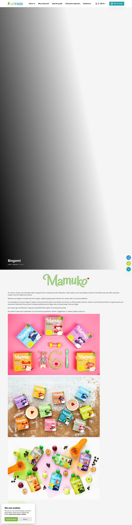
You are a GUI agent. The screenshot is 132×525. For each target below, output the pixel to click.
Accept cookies (11, 519)
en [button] (103, 4)
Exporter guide (57, 4)
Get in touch (118, 3)
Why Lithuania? (43, 4)
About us (32, 4)
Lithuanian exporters (72, 4)
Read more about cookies (17, 514)
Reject (25, 519)
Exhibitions (87, 4)
